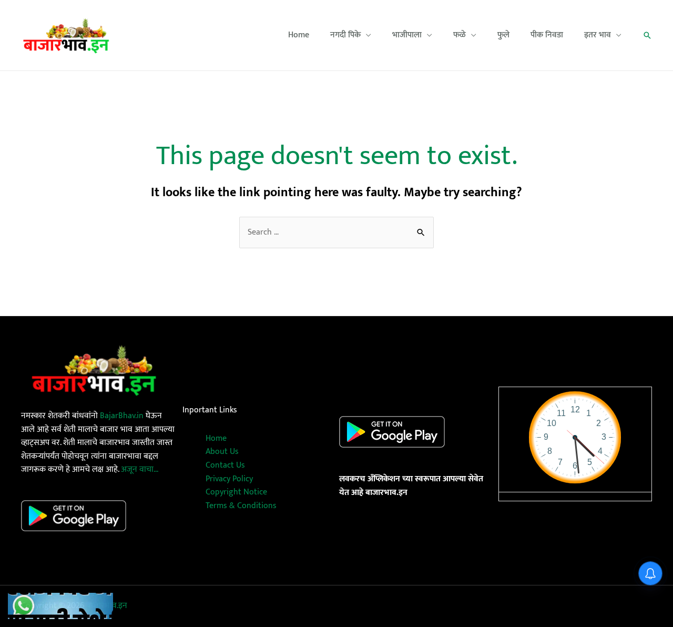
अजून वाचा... (139, 469)
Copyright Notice (236, 492)
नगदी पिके (345, 35)
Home (298, 35)
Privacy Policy (229, 479)
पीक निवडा (547, 35)
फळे (459, 35)
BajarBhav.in (122, 416)
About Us (222, 451)
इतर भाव (597, 35)
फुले (503, 35)
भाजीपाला (407, 35)
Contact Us (225, 465)
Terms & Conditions (241, 506)
